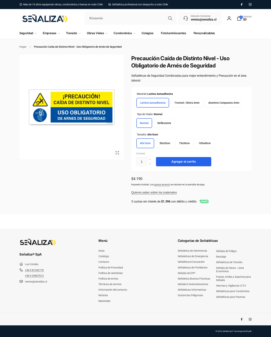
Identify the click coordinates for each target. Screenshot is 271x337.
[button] (244, 18)
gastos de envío (162, 184)
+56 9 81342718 (34, 270)
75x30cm (184, 143)
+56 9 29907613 (34, 275)
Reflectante (164, 123)
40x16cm (145, 143)
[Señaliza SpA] (37, 244)
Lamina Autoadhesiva (153, 102)
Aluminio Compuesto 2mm (223, 102)
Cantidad (140, 153)
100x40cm (205, 143)
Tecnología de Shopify (243, 331)
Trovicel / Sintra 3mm (186, 102)
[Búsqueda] (170, 18)
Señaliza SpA (228, 331)
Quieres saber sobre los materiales (154, 192)
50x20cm (164, 143)
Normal (144, 123)
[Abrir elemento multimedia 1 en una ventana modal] (71, 107)
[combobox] (130, 18)
